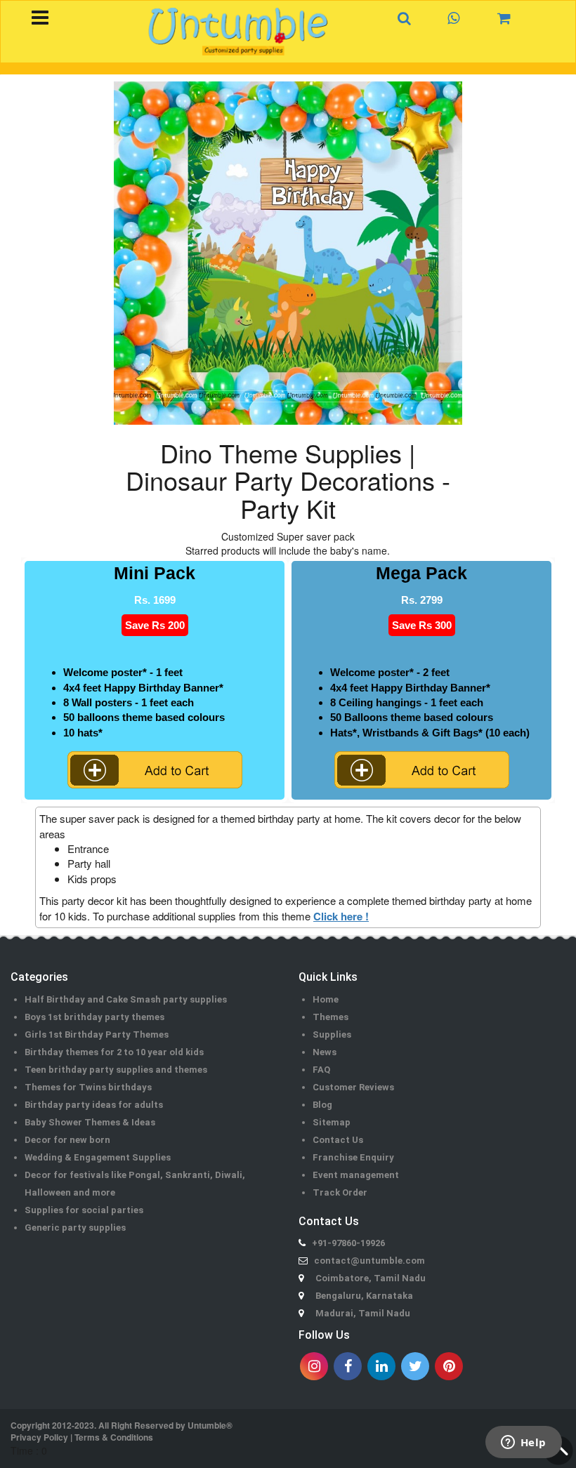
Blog (322, 1104)
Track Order (340, 1192)
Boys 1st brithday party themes (94, 1017)
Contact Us (338, 1140)
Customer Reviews (353, 1087)
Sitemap (332, 1122)
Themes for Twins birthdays (88, 1087)
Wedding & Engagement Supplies (98, 1157)
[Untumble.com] (238, 31)
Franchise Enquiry (353, 1157)
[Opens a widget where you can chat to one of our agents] (523, 1443)
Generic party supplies (75, 1227)
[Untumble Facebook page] (348, 1366)
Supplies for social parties (84, 1210)
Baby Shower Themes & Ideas (90, 1122)
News (324, 1052)
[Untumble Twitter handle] (415, 1366)
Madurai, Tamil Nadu (362, 1313)
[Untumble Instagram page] (314, 1366)
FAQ (321, 1069)
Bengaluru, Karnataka (364, 1295)
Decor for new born (67, 1140)
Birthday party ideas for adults (94, 1104)
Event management (356, 1175)
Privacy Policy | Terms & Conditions (82, 1437)
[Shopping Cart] (512, 18)
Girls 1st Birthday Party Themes (97, 1034)
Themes (330, 1017)
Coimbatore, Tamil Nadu (370, 1278)
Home (326, 999)
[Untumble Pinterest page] (449, 1366)
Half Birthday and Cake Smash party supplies (126, 999)
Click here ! (341, 916)
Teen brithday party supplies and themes (116, 1069)
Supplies (332, 1034)
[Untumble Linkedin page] (381, 1366)
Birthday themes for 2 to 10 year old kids (114, 1052)
